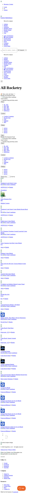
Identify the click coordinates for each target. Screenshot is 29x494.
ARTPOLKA (4, 187)
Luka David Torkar (5, 355)
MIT (5, 122)
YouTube (6, 467)
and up (5, 128)
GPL (5, 119)
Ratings (3, 166)
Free (5, 33)
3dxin (2, 247)
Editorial (6, 120)
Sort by (13, 176)
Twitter (5, 463)
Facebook (6, 464)
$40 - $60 (6, 107)
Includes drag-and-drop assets (10, 100)
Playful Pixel (4, 322)
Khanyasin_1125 (5, 332)
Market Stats (7, 478)
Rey (2, 298)
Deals (5, 41)
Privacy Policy (12, 449)
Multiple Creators (5, 203)
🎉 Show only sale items (7, 94)
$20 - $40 (6, 106)
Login (5, 7)
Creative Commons (9, 116)
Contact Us (7, 489)
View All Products (8, 35)
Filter (2, 135)
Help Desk (6, 484)
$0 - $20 (6, 104)
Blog (5, 487)
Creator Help (7, 486)
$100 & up (6, 110)
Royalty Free (7, 118)
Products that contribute (10, 97)
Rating (2, 125)
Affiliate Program (8, 475)
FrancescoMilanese (5, 392)
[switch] (14, 93)
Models (11, 187)
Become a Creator (8, 4)
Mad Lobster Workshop (7, 379)
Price (2, 101)
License (3, 113)
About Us (6, 474)
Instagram (6, 466)
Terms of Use (4, 449)
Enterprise (6, 477)
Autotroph (15, 492)
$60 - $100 (6, 109)
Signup (5, 10)
